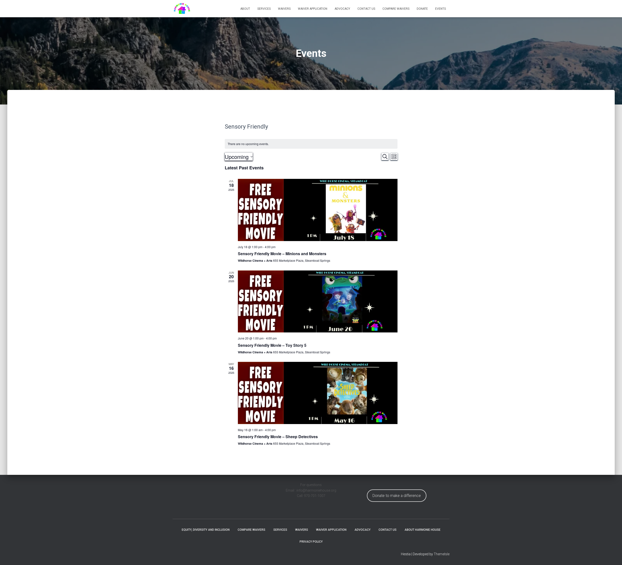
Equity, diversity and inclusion (206, 529)
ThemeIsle (441, 554)
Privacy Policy (311, 541)
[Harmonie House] (181, 9)
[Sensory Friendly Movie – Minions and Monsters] (317, 210)
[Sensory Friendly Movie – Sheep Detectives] (317, 393)
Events (440, 8)
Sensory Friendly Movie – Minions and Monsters (282, 253)
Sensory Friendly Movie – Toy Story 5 (272, 345)
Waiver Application (312, 8)
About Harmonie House (423, 529)
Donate (422, 8)
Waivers (284, 8)
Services (264, 8)
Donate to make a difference (396, 495)
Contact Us (366, 8)
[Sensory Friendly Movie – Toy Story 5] (317, 301)
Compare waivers (395, 8)
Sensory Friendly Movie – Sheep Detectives (278, 436)
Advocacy (342, 8)
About (245, 8)
